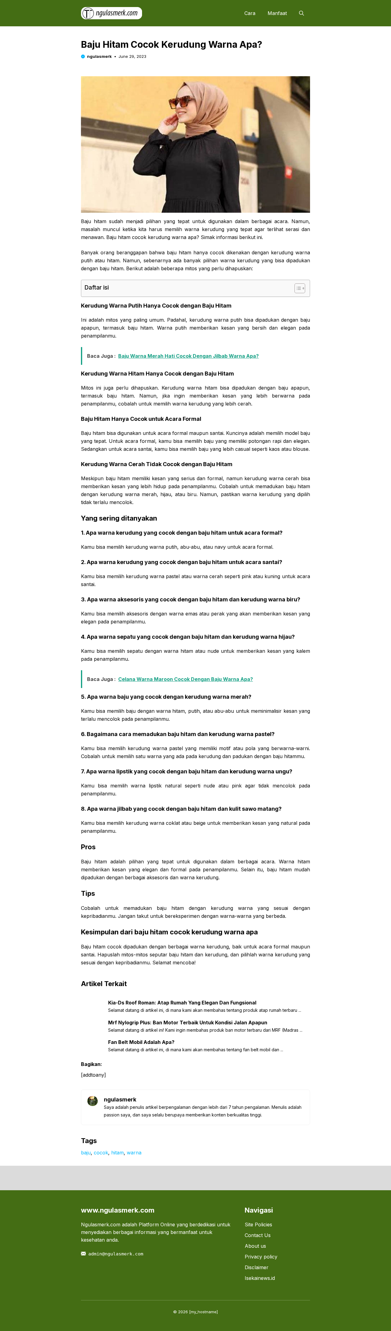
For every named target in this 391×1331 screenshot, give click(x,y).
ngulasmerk (99, 56)
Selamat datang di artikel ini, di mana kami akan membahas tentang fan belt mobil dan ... (195, 1049)
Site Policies (258, 1224)
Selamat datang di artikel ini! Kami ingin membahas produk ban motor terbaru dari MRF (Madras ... (205, 1030)
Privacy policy (261, 1257)
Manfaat (277, 13)
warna (134, 1153)
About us (255, 1246)
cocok (101, 1153)
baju (86, 1153)
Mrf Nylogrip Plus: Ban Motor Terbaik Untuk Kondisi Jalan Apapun (187, 1022)
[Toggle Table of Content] (297, 288)
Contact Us (258, 1235)
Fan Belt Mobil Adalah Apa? (141, 1042)
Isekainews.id (260, 1278)
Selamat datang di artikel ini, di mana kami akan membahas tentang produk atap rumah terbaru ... (204, 1010)
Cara (249, 13)
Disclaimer (257, 1267)
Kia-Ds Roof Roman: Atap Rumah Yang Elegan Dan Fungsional (182, 1003)
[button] (301, 13)
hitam (117, 1153)
